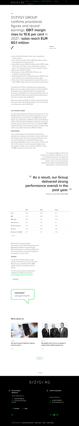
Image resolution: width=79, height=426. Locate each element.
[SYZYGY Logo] (39, 382)
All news (39, 358)
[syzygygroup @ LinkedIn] (12, 415)
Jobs (26, 408)
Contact (16, 408)
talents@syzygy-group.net (58, 402)
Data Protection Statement (28, 422)
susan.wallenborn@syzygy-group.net (19, 401)
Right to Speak (38, 422)
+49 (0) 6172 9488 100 (57, 400)
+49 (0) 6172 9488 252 (19, 398)
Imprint (44, 422)
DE (50, 414)
